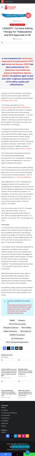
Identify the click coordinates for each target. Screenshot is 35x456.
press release (26, 148)
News (20, 21)
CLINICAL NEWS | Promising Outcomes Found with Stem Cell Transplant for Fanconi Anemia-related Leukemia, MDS (9, 372)
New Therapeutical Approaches (17, 342)
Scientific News (20, 24)
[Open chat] (27, 452)
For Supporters (5, 418)
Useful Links (4, 423)
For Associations (5, 415)
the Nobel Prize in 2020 (9, 100)
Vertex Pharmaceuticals (18, 324)
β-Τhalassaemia (17, 338)
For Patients (4, 410)
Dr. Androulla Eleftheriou (22, 177)
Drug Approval (26, 331)
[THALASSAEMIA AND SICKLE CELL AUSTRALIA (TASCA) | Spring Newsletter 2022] (9, 384)
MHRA (13, 320)
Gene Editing (26, 327)
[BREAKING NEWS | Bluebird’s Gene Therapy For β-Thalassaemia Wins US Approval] (26, 363)
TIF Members (4, 420)
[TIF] (10, 7)
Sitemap (3, 426)
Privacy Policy (24, 449)
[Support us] (17, 15)
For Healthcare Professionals (9, 412)
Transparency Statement (13, 449)
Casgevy (22, 320)
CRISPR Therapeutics (18, 335)
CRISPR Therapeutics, (23, 107)
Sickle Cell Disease (11, 331)
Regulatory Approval (11, 327)
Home (16, 21)
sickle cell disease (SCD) (17, 64)
